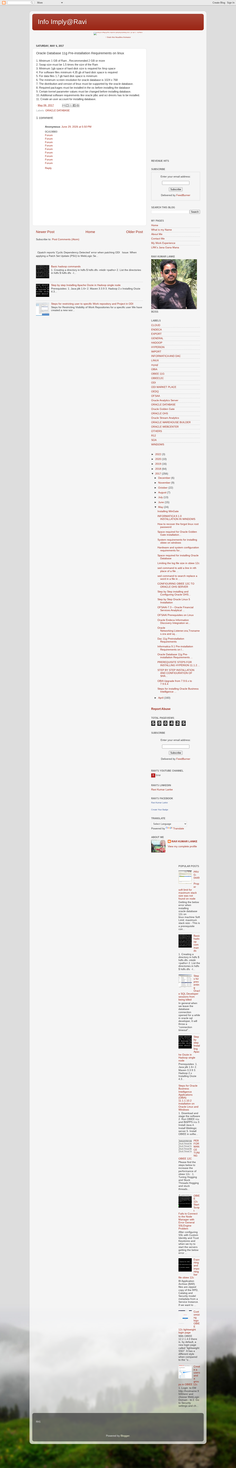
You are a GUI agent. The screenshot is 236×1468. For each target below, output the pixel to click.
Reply (48, 168)
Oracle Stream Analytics (165, 418)
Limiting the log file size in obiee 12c (178, 563)
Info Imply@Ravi (62, 21)
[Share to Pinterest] (78, 105)
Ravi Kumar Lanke (162, 789)
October (163, 487)
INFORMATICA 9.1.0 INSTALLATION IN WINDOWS (176, 517)
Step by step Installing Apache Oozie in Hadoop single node (86, 285)
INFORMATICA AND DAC (166, 356)
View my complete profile (182, 846)
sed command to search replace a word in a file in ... (177, 577)
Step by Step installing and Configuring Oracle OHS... (174, 593)
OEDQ (155, 391)
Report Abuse (161, 708)
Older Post (134, 232)
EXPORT (156, 334)
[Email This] (64, 105)
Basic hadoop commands (66, 266)
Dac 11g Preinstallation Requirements (170, 640)
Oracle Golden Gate (163, 409)
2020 (158, 459)
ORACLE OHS (159, 413)
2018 (158, 468)
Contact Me (158, 238)
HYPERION (157, 347)
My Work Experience (163, 243)
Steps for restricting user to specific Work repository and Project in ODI (92, 303)
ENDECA (156, 329)
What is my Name (161, 229)
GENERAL (157, 338)
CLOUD (155, 325)
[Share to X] (71, 105)
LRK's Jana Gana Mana (165, 247)
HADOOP (156, 342)
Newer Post (45, 232)
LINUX (155, 360)
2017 (158, 473)
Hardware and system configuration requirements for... (178, 549)
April (161, 697)
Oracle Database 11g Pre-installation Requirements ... (175, 656)
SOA (154, 440)
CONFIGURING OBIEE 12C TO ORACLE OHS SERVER (175, 585)
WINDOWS (157, 444)
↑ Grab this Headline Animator (118, 37)
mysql (154, 365)
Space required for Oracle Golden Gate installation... (177, 533)
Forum (49, 135)
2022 (158, 454)
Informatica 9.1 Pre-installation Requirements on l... (175, 648)
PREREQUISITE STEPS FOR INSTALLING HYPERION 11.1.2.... (178, 664)
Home (90, 232)
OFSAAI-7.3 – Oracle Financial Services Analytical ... (175, 609)
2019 (158, 464)
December (164, 478)
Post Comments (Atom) (65, 239)
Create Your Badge (159, 809)
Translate (178, 828)
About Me (156, 234)
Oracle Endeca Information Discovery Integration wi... (173, 621)
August (162, 492)
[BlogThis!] (67, 105)
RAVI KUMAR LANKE (184, 841)
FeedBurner (183, 195)
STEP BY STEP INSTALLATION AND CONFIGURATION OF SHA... (175, 673)
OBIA (154, 369)
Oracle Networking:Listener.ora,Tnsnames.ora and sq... (178, 630)
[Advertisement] (175, 98)
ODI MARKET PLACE (163, 387)
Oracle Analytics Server (164, 400)
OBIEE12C (157, 378)
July (161, 497)
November (164, 482)
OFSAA (155, 396)
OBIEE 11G (157, 373)
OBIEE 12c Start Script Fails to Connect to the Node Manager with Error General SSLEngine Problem (189, 1212)
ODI (153, 382)
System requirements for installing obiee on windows (177, 541)
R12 (153, 435)
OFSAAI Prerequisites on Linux (175, 615)
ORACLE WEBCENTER (165, 426)
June (161, 502)
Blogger (125, 1435)
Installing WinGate (168, 511)
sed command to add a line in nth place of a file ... (176, 569)
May (161, 507)
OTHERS (156, 431)
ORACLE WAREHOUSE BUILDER (171, 422)
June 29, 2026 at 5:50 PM (76, 126)
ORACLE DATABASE (57, 110)
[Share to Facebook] (74, 105)
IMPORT (156, 351)
